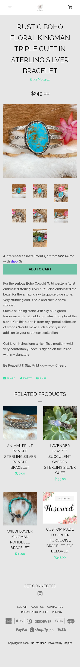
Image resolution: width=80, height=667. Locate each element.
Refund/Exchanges (34, 611)
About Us (37, 606)
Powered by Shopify (60, 643)
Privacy (57, 611)
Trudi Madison (40, 79)
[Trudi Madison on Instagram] (40, 595)
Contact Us (55, 606)
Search (22, 606)
